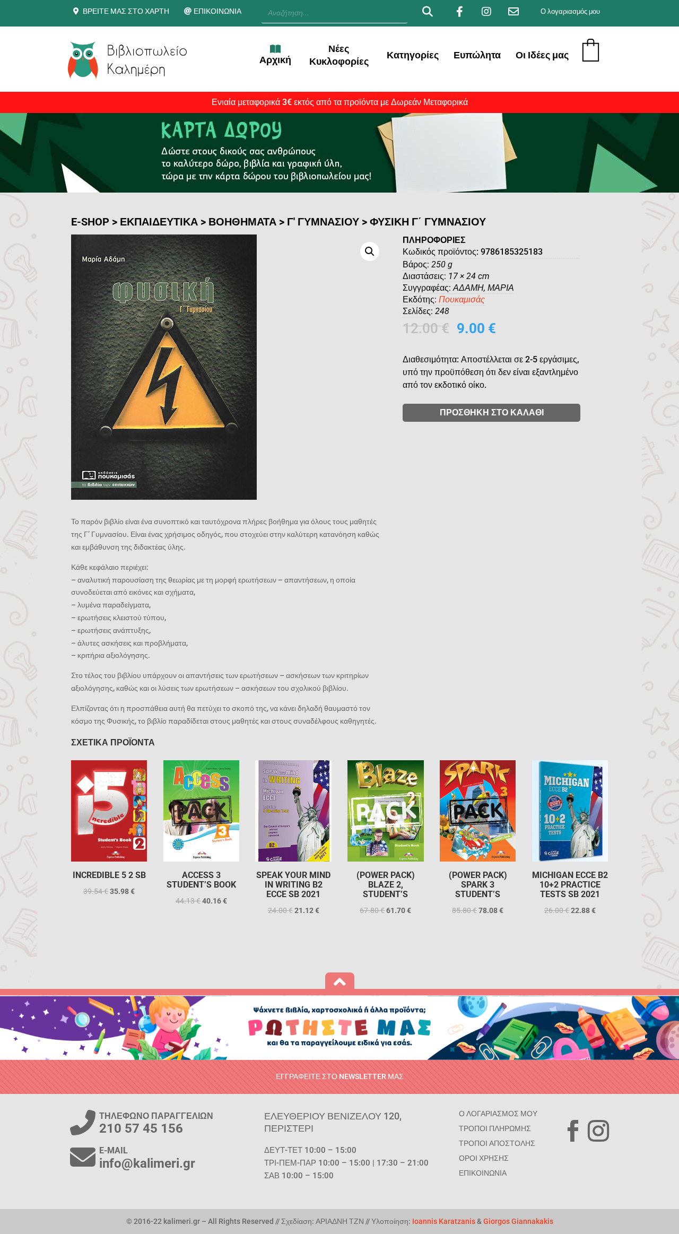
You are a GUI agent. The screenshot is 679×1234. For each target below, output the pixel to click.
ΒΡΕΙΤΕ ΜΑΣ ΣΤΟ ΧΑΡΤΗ (126, 11)
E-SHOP (90, 221)
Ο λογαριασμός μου (570, 11)
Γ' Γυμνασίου (323, 221)
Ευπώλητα (477, 54)
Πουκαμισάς (462, 299)
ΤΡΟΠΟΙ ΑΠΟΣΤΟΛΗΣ (497, 1143)
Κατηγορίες (413, 54)
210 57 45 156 (141, 1128)
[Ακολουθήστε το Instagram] (598, 1131)
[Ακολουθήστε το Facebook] (573, 1131)
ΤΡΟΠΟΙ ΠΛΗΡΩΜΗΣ (495, 1128)
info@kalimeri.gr (147, 1163)
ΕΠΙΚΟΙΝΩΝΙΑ (217, 11)
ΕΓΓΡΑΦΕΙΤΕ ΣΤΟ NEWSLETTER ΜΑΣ (340, 1076)
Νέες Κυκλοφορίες (339, 55)
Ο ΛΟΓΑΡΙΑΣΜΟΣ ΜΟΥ (498, 1113)
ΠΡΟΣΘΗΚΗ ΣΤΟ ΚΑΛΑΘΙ (492, 412)
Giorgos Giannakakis (518, 1221)
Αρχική (275, 59)
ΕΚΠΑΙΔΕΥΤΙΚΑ (159, 221)
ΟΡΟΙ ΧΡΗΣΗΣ (484, 1158)
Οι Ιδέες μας (542, 54)
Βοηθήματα (242, 221)
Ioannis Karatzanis (443, 1221)
